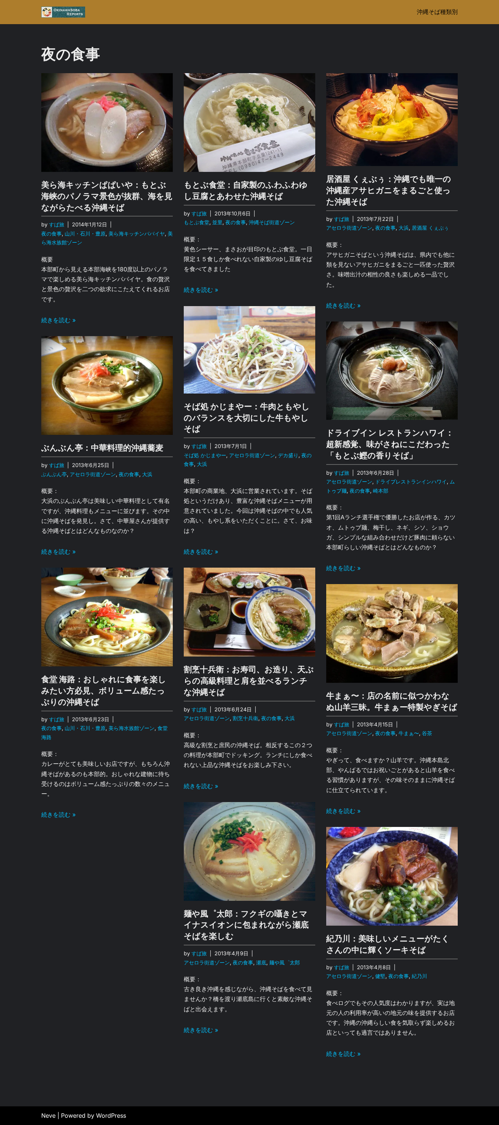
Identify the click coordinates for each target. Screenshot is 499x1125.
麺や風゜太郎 (284, 962)
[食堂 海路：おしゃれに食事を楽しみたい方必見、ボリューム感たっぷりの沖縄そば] (107, 617)
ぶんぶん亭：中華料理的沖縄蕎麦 (102, 447)
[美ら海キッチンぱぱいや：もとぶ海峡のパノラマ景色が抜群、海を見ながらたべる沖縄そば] (107, 122)
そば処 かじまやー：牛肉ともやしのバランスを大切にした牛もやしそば (247, 418)
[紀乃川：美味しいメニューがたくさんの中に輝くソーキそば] (392, 876)
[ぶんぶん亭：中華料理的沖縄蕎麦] (107, 385)
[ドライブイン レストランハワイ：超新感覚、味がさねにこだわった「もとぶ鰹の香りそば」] (392, 370)
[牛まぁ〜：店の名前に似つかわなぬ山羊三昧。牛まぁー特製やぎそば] (392, 633)
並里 (217, 222)
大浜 (404, 228)
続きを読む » (58, 320)
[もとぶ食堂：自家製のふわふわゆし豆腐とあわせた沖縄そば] (249, 122)
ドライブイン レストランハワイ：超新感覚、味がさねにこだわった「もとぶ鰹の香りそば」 (390, 444)
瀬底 (261, 962)
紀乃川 (419, 976)
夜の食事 (51, 233)
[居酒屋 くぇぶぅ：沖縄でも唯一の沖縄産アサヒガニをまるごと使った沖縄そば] (392, 119)
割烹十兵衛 (245, 718)
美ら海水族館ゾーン (131, 728)
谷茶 (427, 733)
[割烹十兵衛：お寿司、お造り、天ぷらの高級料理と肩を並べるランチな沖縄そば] (249, 612)
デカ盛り (288, 455)
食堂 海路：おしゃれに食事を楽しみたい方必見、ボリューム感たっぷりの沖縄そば (103, 690)
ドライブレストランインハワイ (411, 481)
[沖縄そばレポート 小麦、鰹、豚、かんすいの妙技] (63, 12)
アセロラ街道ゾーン (349, 228)
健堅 (380, 976)
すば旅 (56, 224)
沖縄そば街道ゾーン (272, 222)
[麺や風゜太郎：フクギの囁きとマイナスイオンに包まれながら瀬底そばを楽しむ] (249, 851)
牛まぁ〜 (409, 733)
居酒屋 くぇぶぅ (430, 228)
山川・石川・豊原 (85, 233)
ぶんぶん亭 (54, 474)
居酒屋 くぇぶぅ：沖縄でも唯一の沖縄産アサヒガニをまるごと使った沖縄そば (388, 190)
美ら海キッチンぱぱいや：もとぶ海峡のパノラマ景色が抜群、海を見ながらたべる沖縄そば (106, 196)
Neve (48, 1115)
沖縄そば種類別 (437, 11)
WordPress (111, 1115)
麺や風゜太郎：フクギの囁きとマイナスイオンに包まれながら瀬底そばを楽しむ (246, 925)
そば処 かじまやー (205, 455)
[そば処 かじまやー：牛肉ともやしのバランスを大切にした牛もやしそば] (249, 350)
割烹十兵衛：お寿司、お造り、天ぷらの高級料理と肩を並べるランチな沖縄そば (249, 681)
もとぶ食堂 (196, 222)
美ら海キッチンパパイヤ (136, 233)
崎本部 (380, 491)
